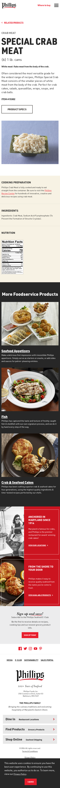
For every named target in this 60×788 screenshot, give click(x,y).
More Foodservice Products (30, 294)
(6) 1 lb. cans (11, 59)
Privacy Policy (30, 757)
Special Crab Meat (29, 45)
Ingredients (9, 210)
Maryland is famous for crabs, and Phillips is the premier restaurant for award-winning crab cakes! (41, 533)
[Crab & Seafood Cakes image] (29, 455)
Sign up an (30, 614)
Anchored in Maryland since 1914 (39, 520)
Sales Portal (47, 660)
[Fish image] (29, 389)
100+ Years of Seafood (30, 686)
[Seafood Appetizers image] (29, 323)
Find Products (25, 729)
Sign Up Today (30, 635)
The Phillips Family (29, 703)
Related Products (13, 22)
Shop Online (24, 739)
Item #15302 (8, 99)
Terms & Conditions (30, 751)
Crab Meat (8, 32)
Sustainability (31, 660)
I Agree (31, 782)
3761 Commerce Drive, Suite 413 (30, 693)
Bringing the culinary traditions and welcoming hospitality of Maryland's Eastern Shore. (29, 708)
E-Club (18, 660)
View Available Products (39, 595)
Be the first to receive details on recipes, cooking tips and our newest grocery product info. (30, 624)
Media (10, 660)
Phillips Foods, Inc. (30, 691)
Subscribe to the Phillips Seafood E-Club (30, 617)
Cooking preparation (16, 182)
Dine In (22, 719)
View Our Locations (37, 545)
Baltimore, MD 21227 (31, 696)
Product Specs (17, 109)
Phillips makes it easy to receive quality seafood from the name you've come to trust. (41, 583)
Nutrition (8, 232)
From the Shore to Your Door (40, 568)
